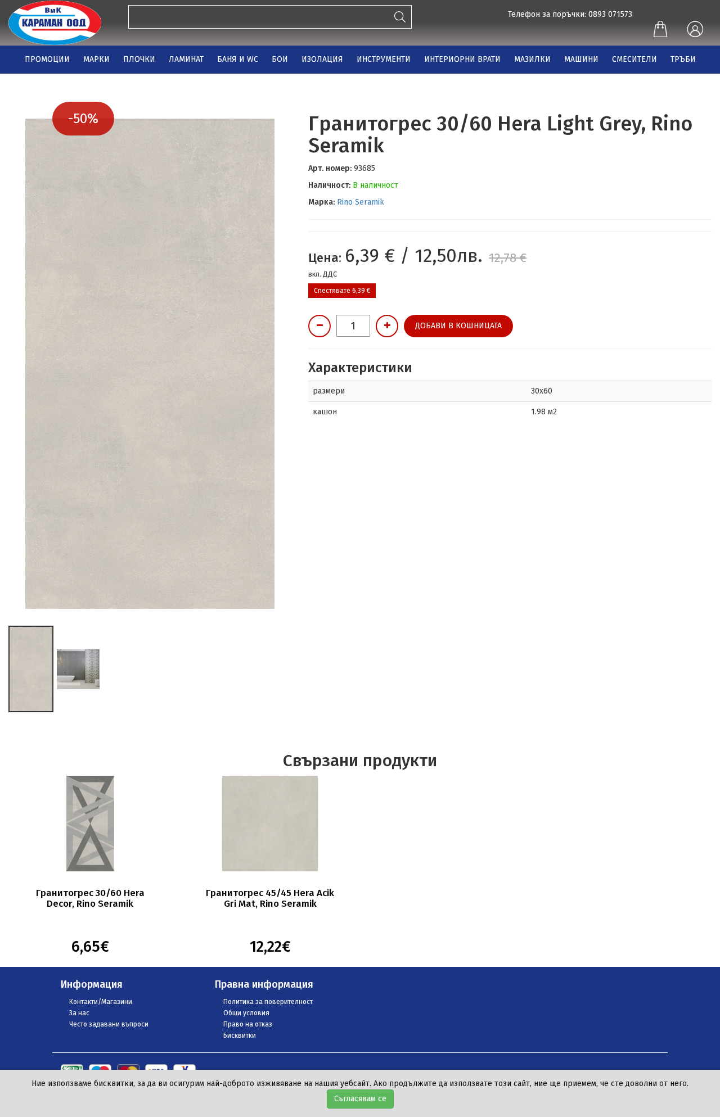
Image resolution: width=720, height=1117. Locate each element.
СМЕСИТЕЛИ (634, 59)
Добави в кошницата (458, 326)
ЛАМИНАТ (186, 59)
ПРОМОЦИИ (47, 59)
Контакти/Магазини (100, 1002)
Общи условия (246, 1013)
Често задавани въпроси (108, 1024)
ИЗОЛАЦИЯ (322, 59)
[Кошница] (660, 30)
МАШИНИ (581, 59)
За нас (79, 1013)
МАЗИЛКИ (532, 59)
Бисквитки (239, 1035)
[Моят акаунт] (694, 30)
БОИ (280, 59)
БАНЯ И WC (237, 59)
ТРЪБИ (683, 59)
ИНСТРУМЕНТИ (384, 59)
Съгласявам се (360, 1099)
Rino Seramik (360, 202)
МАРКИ (96, 59)
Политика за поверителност (268, 1002)
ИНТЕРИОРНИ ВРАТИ (462, 59)
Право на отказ (247, 1024)
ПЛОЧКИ (139, 59)
